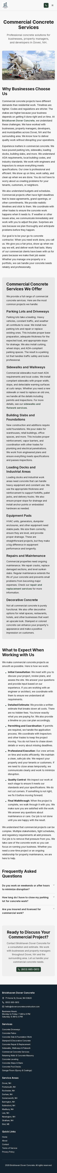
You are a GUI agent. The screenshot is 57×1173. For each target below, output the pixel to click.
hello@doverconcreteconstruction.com (22, 1006)
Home (4, 1137)
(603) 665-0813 (12, 1002)
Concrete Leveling (10, 1059)
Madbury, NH (8, 1109)
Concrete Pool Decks (11, 1067)
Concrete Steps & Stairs (12, 1063)
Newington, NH (8, 1117)
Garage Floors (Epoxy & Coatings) (17, 1070)
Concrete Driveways (11, 1029)
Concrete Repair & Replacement (16, 1044)
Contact (5, 1144)
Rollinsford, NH (8, 1105)
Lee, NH (5, 1113)
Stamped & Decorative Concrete (16, 1040)
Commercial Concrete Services (15, 1052)
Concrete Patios (9, 1033)
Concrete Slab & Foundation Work (17, 1037)
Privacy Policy (8, 1152)
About (4, 1140)
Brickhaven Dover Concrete (18, 120)
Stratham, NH (7, 1120)
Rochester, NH (8, 1090)
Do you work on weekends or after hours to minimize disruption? (26, 887)
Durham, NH (7, 1094)
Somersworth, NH (9, 1098)
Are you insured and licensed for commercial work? (21, 911)
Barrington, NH (8, 1102)
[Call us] (46, 5)
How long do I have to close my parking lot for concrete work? (25, 899)
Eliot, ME (5, 1124)
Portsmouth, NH (9, 1087)
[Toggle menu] (52, 5)
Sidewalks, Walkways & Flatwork (16, 1048)
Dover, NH (6, 1083)
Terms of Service (9, 1148)
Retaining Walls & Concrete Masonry (18, 1055)
